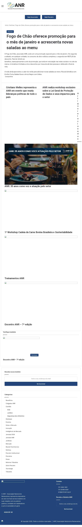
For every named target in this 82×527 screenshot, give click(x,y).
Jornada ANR (10, 437)
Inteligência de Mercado (13, 431)
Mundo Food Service (12, 447)
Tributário (9, 471)
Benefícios (9, 400)
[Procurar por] (79, 7)
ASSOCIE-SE (8, 512)
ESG (8, 410)
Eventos (8, 422)
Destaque (9, 419)
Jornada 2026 (10, 434)
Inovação (9, 428)
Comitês (8, 406)
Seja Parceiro (49, 17)
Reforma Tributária (12, 462)
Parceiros (9, 456)
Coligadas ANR (10, 403)
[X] (0, 526)
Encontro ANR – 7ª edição (13, 360)
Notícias (10, 31)
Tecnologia (9, 468)
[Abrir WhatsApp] (77, 522)
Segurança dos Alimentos (15, 416)
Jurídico (10, 413)
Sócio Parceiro (10, 465)
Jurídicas (9, 440)
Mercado (9, 444)
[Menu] (3, 7)
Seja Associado (32, 17)
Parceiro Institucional (12, 453)
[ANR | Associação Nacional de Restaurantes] (16, 6)
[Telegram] (1, 526)
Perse (8, 459)
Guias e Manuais (11, 425)
